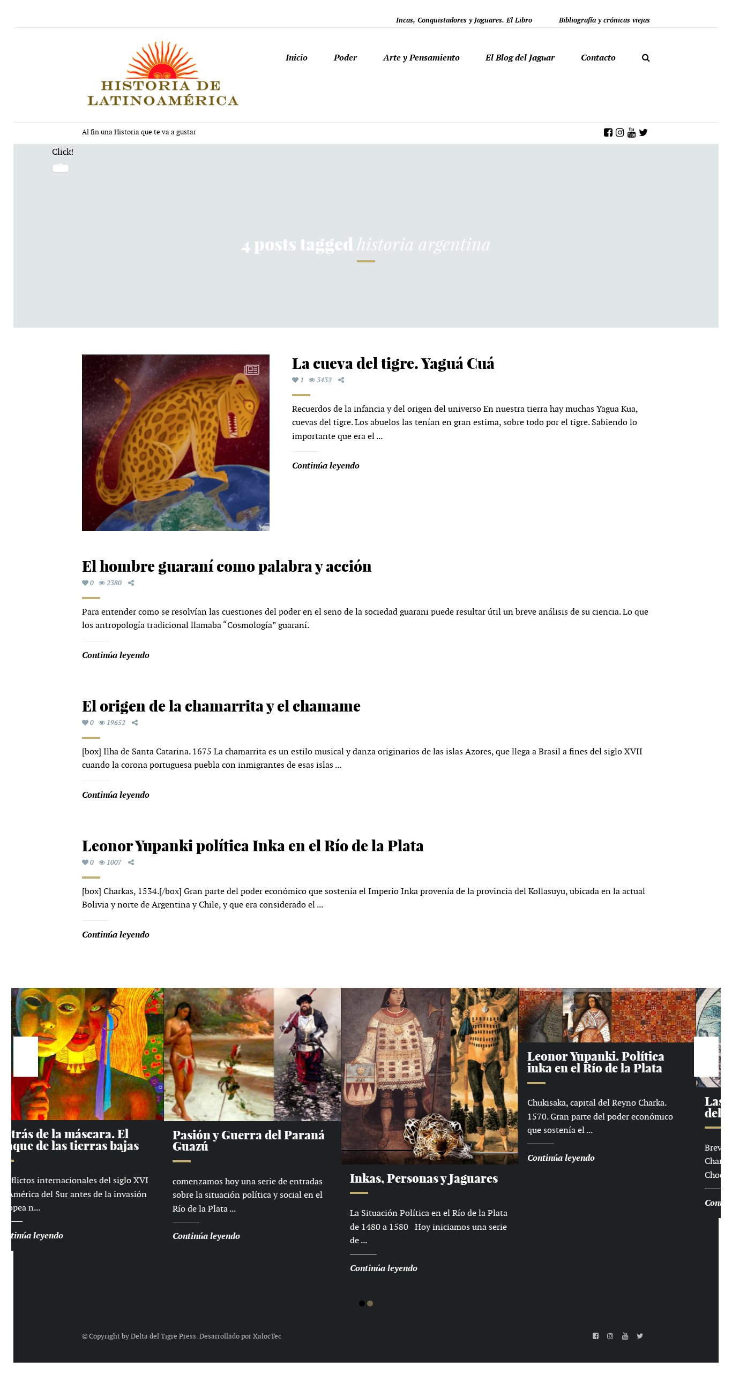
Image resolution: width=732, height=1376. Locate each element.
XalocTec (267, 1336)
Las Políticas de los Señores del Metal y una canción (633, 1107)
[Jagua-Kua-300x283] (176, 442)
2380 (114, 583)
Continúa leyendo (326, 465)
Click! (62, 151)
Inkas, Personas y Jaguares (277, 1178)
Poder (345, 57)
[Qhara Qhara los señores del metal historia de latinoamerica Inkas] (637, 1036)
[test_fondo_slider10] (460, 1014)
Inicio (297, 57)
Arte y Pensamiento (421, 57)
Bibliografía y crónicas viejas (604, 20)
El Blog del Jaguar (520, 57)
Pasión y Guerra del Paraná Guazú (102, 1141)
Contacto (598, 57)
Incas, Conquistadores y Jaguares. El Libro (464, 20)
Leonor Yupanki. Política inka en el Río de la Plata (449, 1062)
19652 (116, 723)
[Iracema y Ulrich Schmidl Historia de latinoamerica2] (105, 1054)
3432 (324, 380)
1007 (114, 862)
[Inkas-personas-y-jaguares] (283, 1075)
